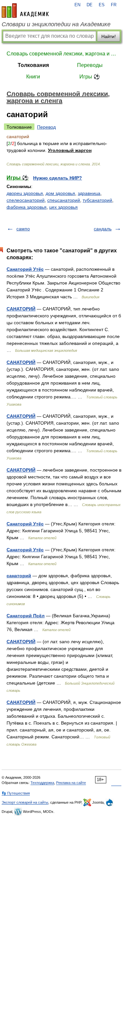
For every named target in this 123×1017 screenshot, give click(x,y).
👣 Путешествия (16, 793)
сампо (23, 228)
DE (89, 5)
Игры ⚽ (89, 76)
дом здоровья (60, 193)
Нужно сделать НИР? (57, 177)
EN (77, 5)
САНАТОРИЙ (21, 308)
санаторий (19, 575)
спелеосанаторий (26, 200)
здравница (89, 193)
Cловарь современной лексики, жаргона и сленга (61, 53)
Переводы (90, 65)
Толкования (33, 65)
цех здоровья (63, 207)
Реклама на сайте (71, 783)
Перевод (46, 127)
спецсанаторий (63, 200)
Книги (33, 76)
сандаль (103, 228)
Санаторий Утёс (25, 269)
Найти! (108, 36)
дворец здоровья (25, 193)
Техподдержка (42, 783)
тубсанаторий (97, 200)
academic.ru (25, 10)
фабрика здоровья (27, 207)
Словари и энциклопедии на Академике (56, 24)
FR (113, 5)
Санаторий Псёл (26, 615)
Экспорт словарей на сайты (25, 802)
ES (102, 5)
